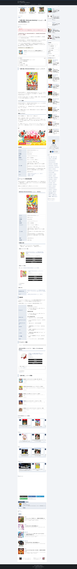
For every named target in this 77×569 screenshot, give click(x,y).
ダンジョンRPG (50, 177)
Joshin (20, 338)
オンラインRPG (55, 163)
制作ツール (54, 191)
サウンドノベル (56, 167)
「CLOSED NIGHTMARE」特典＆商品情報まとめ (32, 542)
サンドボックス (50, 170)
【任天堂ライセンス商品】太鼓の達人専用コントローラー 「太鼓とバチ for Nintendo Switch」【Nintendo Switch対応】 (35, 354)
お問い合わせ (39, 4)
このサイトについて (33, 4)
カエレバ (29, 254)
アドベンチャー (50, 163)
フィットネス (50, 182)
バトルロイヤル (50, 179)
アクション (50, 158)
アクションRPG (54, 158)
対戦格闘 (58, 72)
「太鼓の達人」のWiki (30, 175)
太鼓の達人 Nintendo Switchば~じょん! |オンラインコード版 (35, 271)
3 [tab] (30, 14)
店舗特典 (21, 62)
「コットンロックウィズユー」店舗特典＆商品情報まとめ (56, 124)
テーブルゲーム (55, 177)
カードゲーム (55, 165)
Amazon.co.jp (21, 317)
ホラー (54, 182)
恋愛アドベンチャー (54, 196)
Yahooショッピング (35, 280)
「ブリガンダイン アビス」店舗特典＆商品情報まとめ (56, 131)
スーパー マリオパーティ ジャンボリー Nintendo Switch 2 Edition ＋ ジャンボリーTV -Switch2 (37, 426)
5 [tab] (31, 14)
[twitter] (50, 152)
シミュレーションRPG (51, 172)
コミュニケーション (51, 167)
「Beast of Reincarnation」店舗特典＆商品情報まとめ (56, 109)
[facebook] (52, 151)
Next (45, 10)
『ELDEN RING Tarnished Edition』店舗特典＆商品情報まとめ (56, 93)
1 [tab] (28, 14)
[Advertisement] (32, 485)
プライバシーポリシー (51, 200)
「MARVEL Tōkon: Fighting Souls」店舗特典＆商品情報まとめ (56, 70)
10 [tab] (35, 14)
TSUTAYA (20, 326)
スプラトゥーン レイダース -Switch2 (37, 470)
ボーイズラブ (50, 184)
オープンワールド (56, 96)
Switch (20, 26)
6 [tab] (32, 14)
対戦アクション (54, 194)
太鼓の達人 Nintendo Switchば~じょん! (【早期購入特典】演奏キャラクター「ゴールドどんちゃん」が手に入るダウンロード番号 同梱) (34, 253)
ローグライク (50, 191)
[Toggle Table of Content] (44, 58)
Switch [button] (20, 188)
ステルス (54, 81)
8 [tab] (34, 14)
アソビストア (21, 310)
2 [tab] (29, 14)
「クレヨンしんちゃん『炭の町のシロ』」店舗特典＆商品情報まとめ (35, 518)
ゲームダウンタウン (21, 1)
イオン (20, 329)
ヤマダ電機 (20, 336)
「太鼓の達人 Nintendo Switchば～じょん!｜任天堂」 (31, 267)
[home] (57, 151)
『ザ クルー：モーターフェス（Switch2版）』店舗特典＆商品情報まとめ (55, 11)
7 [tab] (33, 14)
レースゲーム (54, 189)
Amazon (34, 258)
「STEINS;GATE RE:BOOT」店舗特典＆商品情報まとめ (56, 102)
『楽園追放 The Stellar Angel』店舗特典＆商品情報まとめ (56, 31)
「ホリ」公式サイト (23, 367)
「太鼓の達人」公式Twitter (31, 174)
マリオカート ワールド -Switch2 (24, 426)
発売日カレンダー (27, 4)
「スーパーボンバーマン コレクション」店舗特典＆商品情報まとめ (56, 63)
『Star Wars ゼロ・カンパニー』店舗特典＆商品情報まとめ (56, 117)
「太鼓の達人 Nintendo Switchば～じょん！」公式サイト (35, 173)
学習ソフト (50, 194)
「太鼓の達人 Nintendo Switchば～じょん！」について (27, 59)
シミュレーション (57, 119)
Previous (19, 10)
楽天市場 (34, 260)
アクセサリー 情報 (22, 63)
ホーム (20, 4)
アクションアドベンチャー (52, 160)
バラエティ (55, 179)
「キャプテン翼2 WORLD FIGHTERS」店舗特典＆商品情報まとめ (56, 86)
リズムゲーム (20, 27)
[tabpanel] (22, 10)
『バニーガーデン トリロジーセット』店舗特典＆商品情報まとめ (56, 37)
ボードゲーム (54, 184)
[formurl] (55, 151)
